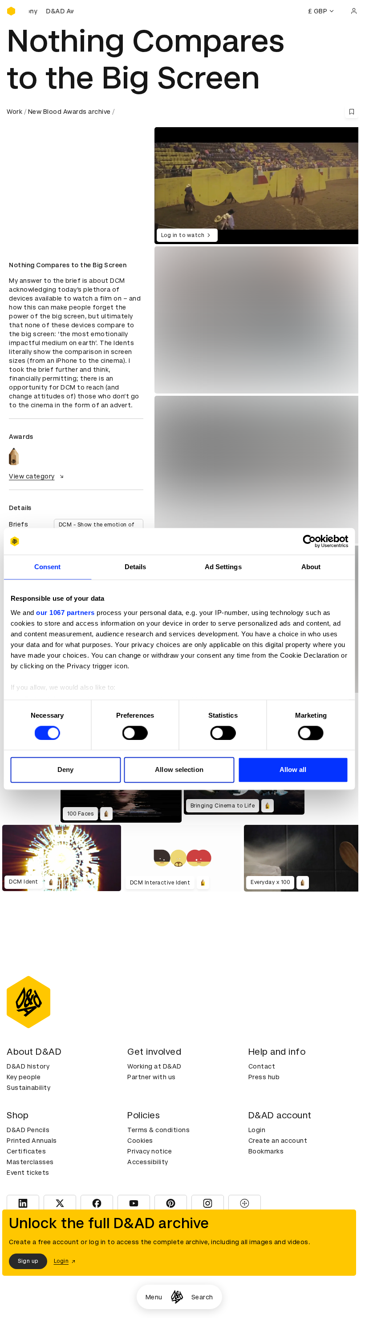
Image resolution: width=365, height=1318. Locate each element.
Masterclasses (30, 1161)
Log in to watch (183, 235)
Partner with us (151, 1077)
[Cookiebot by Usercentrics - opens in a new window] (309, 541)
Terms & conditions (158, 1129)
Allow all (293, 770)
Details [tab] (135, 567)
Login (257, 1129)
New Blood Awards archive (69, 111)
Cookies (140, 1140)
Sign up (28, 1261)
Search (202, 1297)
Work (14, 111)
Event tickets (28, 1172)
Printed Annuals (32, 1140)
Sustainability (28, 1087)
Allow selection (179, 770)
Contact (262, 1066)
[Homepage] (177, 1297)
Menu (154, 1297)
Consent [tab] (47, 567)
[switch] (135, 733)
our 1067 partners (65, 612)
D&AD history (28, 1066)
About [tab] (311, 567)
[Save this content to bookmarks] (351, 111)
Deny (65, 770)
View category (32, 476)
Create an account (278, 1140)
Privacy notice (149, 1151)
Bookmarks (266, 1151)
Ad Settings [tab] (223, 567)
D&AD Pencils (28, 1129)
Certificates (26, 1151)
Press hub (264, 1077)
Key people (24, 1077)
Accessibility (147, 1161)
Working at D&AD (154, 1066)
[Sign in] (353, 11)
